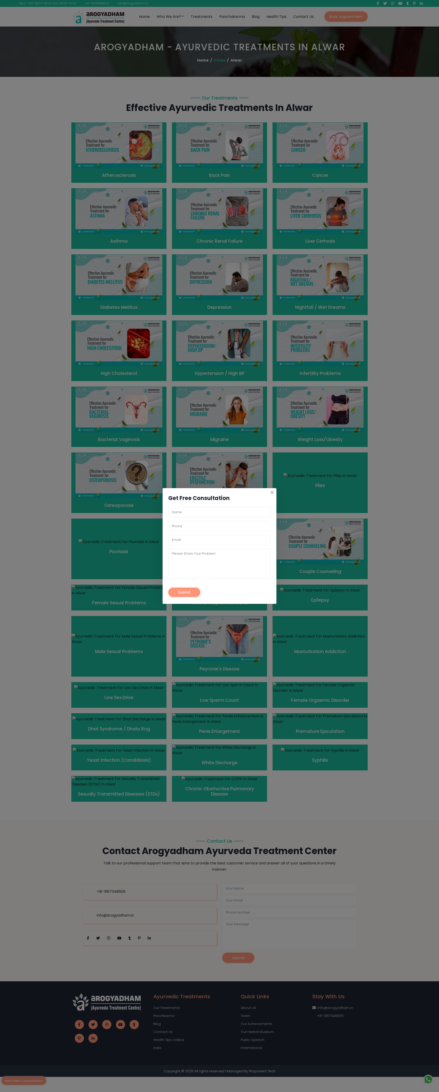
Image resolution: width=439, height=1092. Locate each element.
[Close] (272, 492)
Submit (184, 592)
